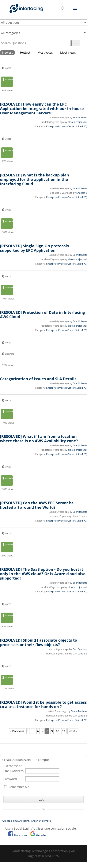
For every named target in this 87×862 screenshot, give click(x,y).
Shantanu (81, 192)
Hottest (25, 52)
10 (57, 731)
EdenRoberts (80, 117)
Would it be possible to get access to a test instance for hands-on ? (43, 704)
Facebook (20, 835)
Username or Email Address (13, 768)
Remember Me (18, 787)
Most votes (45, 52)
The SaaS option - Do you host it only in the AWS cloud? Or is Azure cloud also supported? (43, 574)
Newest (7, 52)
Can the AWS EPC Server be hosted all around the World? (37, 505)
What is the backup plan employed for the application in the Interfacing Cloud (34, 179)
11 (63, 731)
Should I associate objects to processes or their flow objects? (38, 642)
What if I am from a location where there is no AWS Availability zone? (39, 438)
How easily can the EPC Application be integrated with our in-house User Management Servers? (42, 108)
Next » (72, 731)
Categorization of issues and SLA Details (38, 378)
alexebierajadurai (77, 121)
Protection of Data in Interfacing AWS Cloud (42, 314)
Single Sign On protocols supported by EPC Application (34, 248)
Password (10, 779)
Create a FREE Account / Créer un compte (26, 820)
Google (41, 835)
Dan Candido (80, 649)
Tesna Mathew (79, 711)
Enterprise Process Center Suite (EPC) (66, 126)
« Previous (17, 731)
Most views (68, 52)
